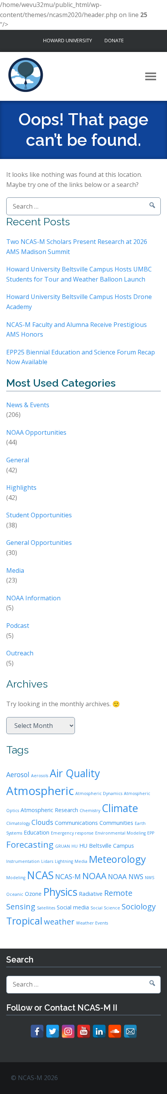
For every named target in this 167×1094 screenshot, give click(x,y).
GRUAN (62, 846)
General (17, 460)
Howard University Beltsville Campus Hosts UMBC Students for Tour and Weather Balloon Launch (79, 274)
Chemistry (90, 810)
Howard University (67, 40)
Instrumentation (23, 861)
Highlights (21, 487)
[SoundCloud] (115, 1031)
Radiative (91, 893)
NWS (149, 877)
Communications (76, 822)
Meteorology (117, 859)
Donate (114, 40)
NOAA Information (33, 598)
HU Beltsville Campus (106, 845)
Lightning (64, 861)
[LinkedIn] (99, 1031)
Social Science (105, 908)
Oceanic (14, 894)
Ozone (33, 893)
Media (15, 570)
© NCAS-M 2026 (34, 1077)
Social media (73, 907)
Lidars (47, 861)
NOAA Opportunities (36, 432)
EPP (150, 833)
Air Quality (75, 773)
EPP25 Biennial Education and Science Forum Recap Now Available (80, 357)
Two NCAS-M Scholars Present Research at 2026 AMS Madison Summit (76, 246)
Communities (116, 822)
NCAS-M (68, 876)
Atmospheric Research (49, 810)
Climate (120, 808)
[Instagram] (68, 1031)
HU (74, 846)
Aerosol (18, 774)
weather (59, 921)
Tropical (24, 920)
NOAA (94, 875)
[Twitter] (52, 1031)
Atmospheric (40, 790)
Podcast (17, 625)
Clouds (42, 822)
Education (36, 832)
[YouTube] (83, 1031)
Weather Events (92, 923)
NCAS (40, 875)
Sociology (139, 906)
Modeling (15, 877)
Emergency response (72, 833)
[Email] (130, 1031)
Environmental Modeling (120, 833)
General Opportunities (39, 542)
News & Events (27, 405)
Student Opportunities (39, 515)
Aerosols (39, 775)
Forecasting (30, 844)
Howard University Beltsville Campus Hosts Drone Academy (79, 301)
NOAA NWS (125, 876)
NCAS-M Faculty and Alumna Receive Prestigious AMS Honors (76, 329)
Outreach (19, 653)
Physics (60, 892)
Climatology (18, 823)
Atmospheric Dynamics (98, 793)
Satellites (46, 908)
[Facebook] (37, 1031)
